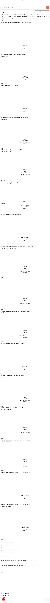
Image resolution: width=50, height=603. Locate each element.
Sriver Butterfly (25, 77)
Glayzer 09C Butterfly (25, 172)
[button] (2, 2)
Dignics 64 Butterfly (25, 495)
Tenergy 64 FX (25, 398)
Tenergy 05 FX (25, 366)
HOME (2, 591)
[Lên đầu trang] (47, 601)
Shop (10, 10)
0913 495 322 (14, 547)
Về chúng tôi (5, 593)
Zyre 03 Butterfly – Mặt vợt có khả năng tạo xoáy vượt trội (14, 563)
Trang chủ (4, 10)
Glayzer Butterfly (25, 140)
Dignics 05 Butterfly (25, 463)
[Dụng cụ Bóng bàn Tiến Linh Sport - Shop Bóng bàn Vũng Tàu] (25, 3)
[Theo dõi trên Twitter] (30, 581)
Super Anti (25, 45)
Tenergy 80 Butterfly (25, 301)
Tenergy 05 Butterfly (25, 237)
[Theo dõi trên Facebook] (28, 581)
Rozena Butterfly (25, 108)
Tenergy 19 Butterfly (25, 334)
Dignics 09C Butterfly (25, 430)
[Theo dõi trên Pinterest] (31, 581)
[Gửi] (47, 7)
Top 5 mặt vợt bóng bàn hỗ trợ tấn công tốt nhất (12, 565)
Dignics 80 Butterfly (25, 527)
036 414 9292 (7, 547)
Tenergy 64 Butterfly (25, 269)
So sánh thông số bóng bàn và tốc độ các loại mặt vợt (13, 560)
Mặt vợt (15, 10)
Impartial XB (25, 206)
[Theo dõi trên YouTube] (33, 581)
